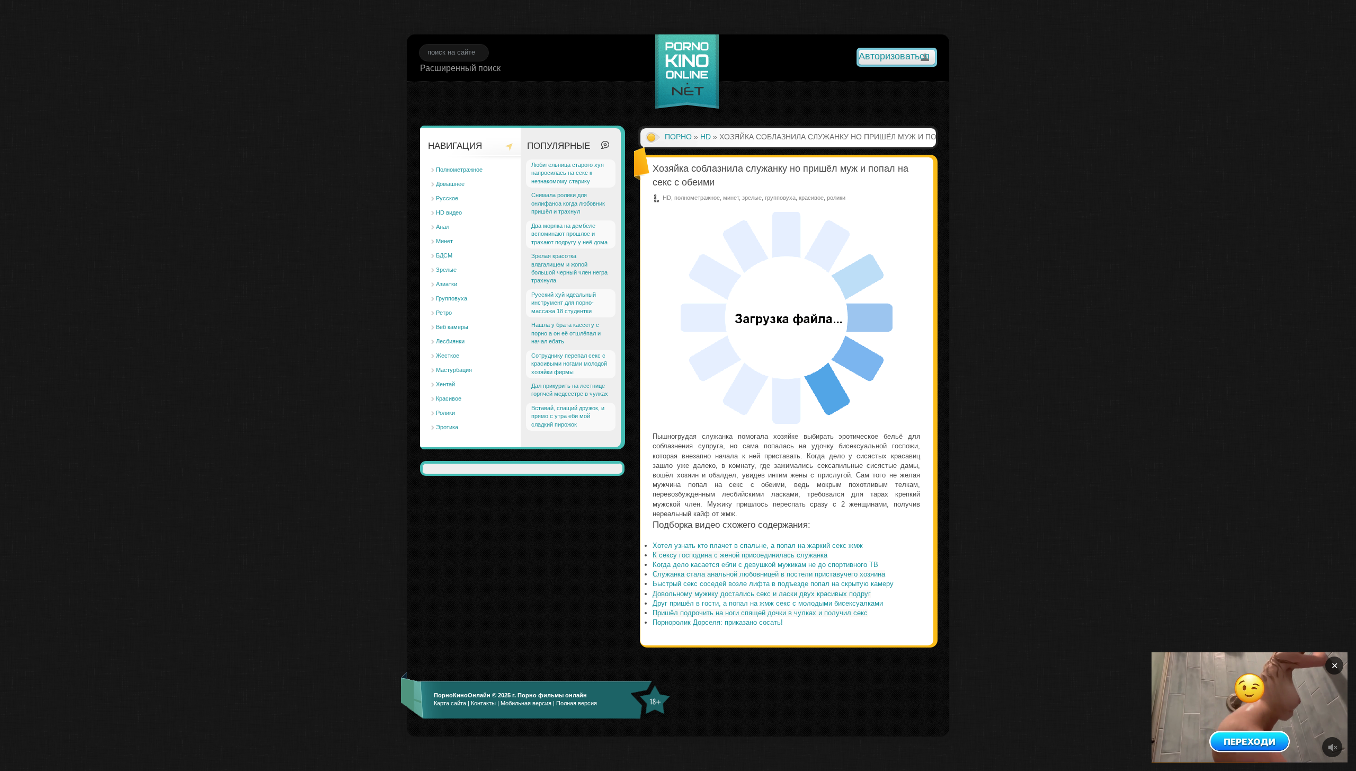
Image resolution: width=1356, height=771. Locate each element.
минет (731, 197)
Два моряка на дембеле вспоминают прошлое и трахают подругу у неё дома (569, 234)
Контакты (483, 703)
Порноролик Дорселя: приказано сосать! (718, 622)
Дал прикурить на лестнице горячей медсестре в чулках (569, 390)
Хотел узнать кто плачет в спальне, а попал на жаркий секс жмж (758, 546)
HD (705, 136)
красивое (811, 197)
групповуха (780, 197)
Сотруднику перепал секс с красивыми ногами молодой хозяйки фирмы (569, 363)
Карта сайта (450, 703)
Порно (678, 136)
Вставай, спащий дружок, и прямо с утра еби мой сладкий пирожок (567, 416)
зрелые (752, 197)
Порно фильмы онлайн (552, 695)
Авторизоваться (894, 56)
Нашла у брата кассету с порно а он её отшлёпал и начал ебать (566, 333)
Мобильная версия (526, 703)
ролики (836, 197)
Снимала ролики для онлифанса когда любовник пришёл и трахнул (568, 203)
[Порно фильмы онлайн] (687, 73)
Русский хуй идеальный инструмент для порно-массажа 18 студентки (563, 302)
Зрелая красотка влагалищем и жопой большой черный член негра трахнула (569, 268)
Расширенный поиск (460, 68)
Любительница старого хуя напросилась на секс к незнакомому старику (567, 173)
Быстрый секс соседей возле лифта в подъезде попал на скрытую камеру (773, 584)
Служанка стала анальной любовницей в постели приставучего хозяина (769, 574)
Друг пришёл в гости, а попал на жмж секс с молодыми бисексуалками (768, 603)
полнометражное (697, 197)
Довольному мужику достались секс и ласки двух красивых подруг (762, 594)
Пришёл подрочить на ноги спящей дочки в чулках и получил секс (760, 613)
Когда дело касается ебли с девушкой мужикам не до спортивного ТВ (765, 565)
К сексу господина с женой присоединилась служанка (740, 555)
